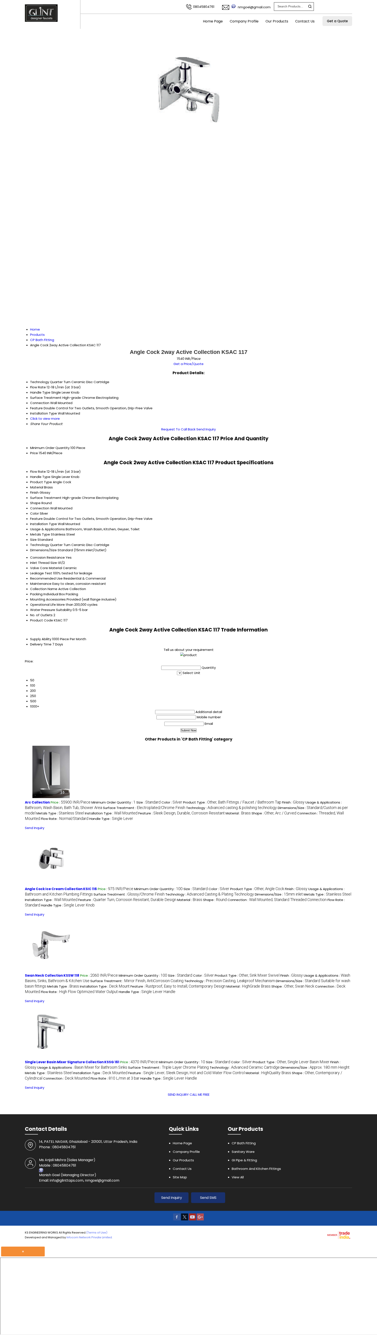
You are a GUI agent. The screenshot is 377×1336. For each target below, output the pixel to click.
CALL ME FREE (199, 1094)
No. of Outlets (41, 615)
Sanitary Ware (243, 1151)
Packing (36, 594)
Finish (34, 492)
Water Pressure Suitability (51, 609)
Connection (39, 508)
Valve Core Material (46, 568)
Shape (35, 503)
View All (238, 1177)
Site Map (180, 1177)
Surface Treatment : (144, 807)
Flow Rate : (64, 818)
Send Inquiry (206, 429)
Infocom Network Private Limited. (90, 1237)
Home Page (213, 21)
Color (34, 513)
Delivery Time (40, 644)
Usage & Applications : (82, 1067)
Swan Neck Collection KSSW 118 (52, 975)
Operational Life (43, 604)
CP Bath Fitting (244, 1143)
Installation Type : (111, 813)
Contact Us (305, 21)
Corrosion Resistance (47, 557)
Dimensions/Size (43, 550)
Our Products (277, 21)
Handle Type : (111, 818)
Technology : (231, 807)
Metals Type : (60, 813)
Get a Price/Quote (188, 364)
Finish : (293, 802)
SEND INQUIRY (178, 1094)
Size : (148, 802)
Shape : (274, 813)
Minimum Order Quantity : (113, 802)
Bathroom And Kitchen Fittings (256, 1168)
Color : (171, 802)
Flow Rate (38, 471)
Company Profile (244, 21)
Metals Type (40, 534)
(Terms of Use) (96, 1232)
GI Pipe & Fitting (244, 1160)
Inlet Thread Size (43, 562)
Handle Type (40, 476)
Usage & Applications (47, 529)
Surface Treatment (46, 497)
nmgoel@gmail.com (254, 7)
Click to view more (45, 418)
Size (33, 539)
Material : (238, 813)
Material (36, 487)
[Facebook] (176, 1219)
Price (34, 453)
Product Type (41, 482)
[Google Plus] (200, 1219)
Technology (39, 545)
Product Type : (232, 802)
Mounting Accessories (48, 599)
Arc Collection (37, 802)
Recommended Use (46, 578)
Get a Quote (337, 21)
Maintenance (40, 583)
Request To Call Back (178, 429)
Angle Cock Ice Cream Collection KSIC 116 (61, 889)
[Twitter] (184, 1219)
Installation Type (43, 524)
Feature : (181, 813)
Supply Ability (40, 639)
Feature (36, 518)
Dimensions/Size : (279, 894)
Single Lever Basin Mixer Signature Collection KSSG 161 (72, 1062)
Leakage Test (41, 573)
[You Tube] (192, 1219)
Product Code (41, 620)
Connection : (277, 899)
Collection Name (43, 589)
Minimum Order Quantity (50, 447)
